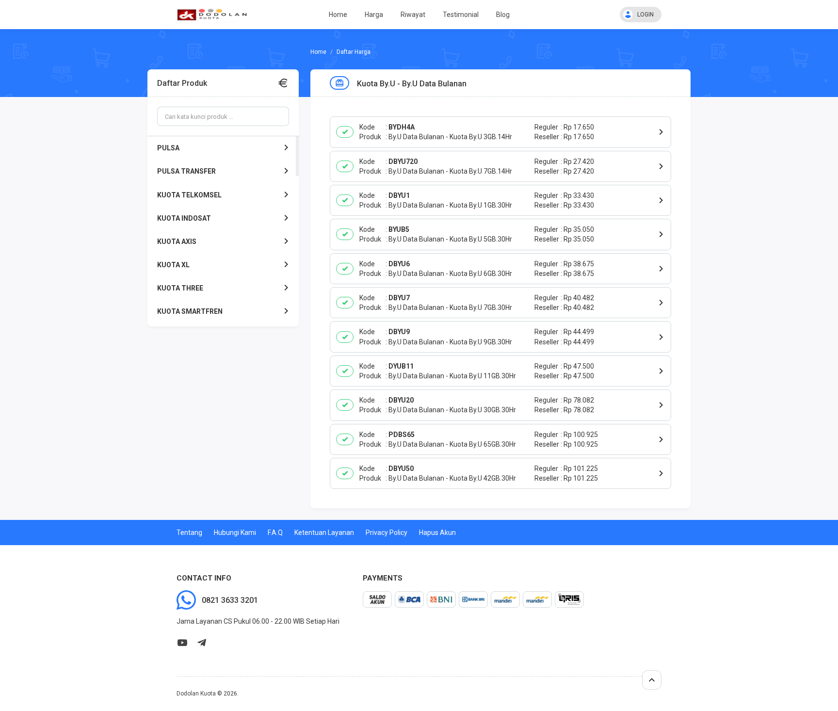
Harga (374, 14)
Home (338, 14)
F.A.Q (275, 532)
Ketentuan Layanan (324, 532)
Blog (503, 14)
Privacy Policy (386, 532)
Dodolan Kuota (196, 693)
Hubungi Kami (235, 532)
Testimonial (461, 14)
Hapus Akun (437, 532)
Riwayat (413, 14)
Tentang (189, 532)
